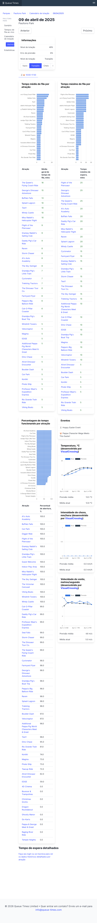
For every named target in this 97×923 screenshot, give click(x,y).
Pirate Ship (27, 384)
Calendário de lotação (9, 37)
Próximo (87, 30)
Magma (25, 334)
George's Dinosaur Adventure (65, 193)
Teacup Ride (27, 769)
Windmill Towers (29, 324)
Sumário (8, 25)
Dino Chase (27, 357)
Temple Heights (29, 840)
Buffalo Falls (27, 198)
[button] (94, 3)
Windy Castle (28, 212)
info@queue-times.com (48, 909)
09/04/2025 (10, 44)
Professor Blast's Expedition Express (29, 392)
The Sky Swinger (29, 266)
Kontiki (25, 379)
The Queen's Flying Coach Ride (28, 653)
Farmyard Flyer (28, 296)
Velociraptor (27, 329)
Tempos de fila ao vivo (9, 31)
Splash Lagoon (28, 203)
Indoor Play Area (29, 567)
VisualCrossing (69, 451)
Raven (24, 248)
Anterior (24, 30)
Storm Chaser (28, 253)
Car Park (26, 374)
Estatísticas (9, 50)
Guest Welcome (29, 562)
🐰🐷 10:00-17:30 (28, 75)
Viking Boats (27, 407)
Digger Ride (27, 534)
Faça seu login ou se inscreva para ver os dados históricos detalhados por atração (36, 857)
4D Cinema (27, 786)
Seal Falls (26, 632)
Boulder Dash (28, 369)
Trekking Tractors (30, 283)
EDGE (24, 338)
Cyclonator (27, 278)
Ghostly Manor (28, 814)
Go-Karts (26, 819)
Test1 (24, 208)
